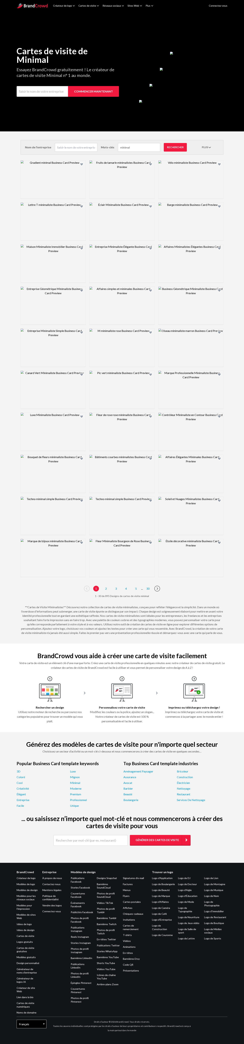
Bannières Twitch (106, 924)
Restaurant (183, 794)
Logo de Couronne (162, 935)
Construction (185, 777)
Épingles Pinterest (81, 982)
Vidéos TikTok (105, 902)
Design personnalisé (28, 963)
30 (148, 588)
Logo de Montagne (214, 884)
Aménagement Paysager (138, 771)
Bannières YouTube (108, 957)
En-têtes (128, 952)
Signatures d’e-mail (133, 878)
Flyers (126, 895)
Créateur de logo (62, 5)
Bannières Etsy (131, 958)
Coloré (21, 777)
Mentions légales (51, 890)
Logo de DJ (184, 878)
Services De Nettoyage (191, 800)
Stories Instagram (81, 942)
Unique (74, 805)
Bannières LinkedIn (81, 958)
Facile (20, 805)
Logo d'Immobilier (214, 911)
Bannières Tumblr (106, 918)
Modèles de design (27, 890)
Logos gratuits (25, 941)
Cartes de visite (87, 5)
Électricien (183, 782)
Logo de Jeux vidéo (188, 923)
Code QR (128, 964)
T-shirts (127, 935)
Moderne (75, 788)
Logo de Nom (211, 895)
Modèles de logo (26, 884)
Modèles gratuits (26, 957)
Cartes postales (132, 901)
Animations (129, 946)
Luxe (73, 771)
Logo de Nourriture (188, 917)
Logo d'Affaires (160, 901)
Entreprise (23, 800)
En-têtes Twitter (106, 939)
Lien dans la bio (25, 997)
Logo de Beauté (161, 890)
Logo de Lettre (186, 938)
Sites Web (133, 5)
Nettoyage (183, 788)
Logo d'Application (162, 878)
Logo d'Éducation (187, 895)
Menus (127, 890)
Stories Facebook (80, 887)
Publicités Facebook (82, 912)
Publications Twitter (108, 945)
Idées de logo (24, 924)
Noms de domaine (26, 1012)
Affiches (127, 907)
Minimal (75, 782)
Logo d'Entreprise (162, 919)
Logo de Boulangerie (163, 884)
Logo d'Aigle (185, 890)
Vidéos (127, 940)
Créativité (23, 788)
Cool (20, 782)
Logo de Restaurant (215, 917)
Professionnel (78, 800)
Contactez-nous (51, 884)
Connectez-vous (51, 911)
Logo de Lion (211, 878)
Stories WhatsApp (107, 951)
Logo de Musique (213, 890)
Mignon (75, 777)
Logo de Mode (186, 901)
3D (18, 771)
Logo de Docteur (187, 884)
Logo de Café (159, 913)
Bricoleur (182, 771)
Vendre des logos (52, 905)
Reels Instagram (80, 936)
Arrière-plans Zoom (107, 984)
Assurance (129, 777)
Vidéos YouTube (106, 969)
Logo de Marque (161, 895)
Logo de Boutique (214, 923)
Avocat (127, 782)
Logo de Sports (212, 938)
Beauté (127, 794)
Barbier (128, 788)
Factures (128, 884)
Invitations (129, 919)
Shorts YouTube (106, 963)
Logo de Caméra (161, 907)
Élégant (21, 794)
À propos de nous (52, 878)
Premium (75, 794)
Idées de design (25, 930)
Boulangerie (130, 800)
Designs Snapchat (107, 878)
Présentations (131, 970)
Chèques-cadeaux (133, 913)
